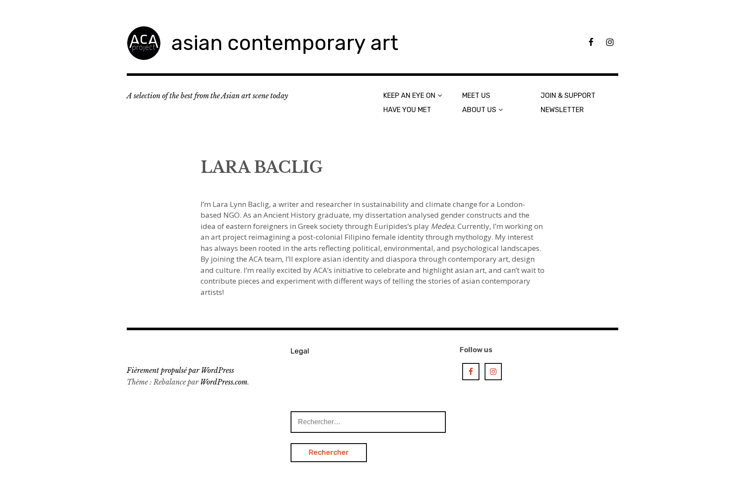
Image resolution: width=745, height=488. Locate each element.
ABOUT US (479, 110)
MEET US (476, 95)
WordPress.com (223, 382)
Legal (300, 351)
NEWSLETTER (562, 110)
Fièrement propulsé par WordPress (180, 370)
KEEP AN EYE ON (409, 95)
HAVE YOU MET (407, 110)
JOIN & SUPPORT (568, 95)
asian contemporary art (284, 43)
